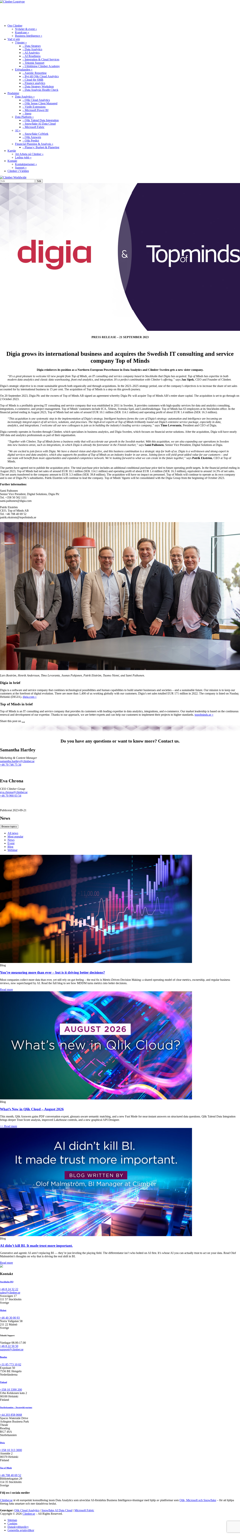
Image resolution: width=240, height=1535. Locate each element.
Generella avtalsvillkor (21, 1530)
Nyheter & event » (26, 29)
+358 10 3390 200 (11, 1389)
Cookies (12, 1523)
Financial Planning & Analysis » (34, 144)
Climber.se (6, 1500)
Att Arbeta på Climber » (29, 154)
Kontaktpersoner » (26, 164)
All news (13, 833)
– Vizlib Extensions (34, 106)
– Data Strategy (31, 45)
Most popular (15, 836)
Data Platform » (24, 116)
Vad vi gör (40, 12)
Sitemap (12, 1520)
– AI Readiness (31, 56)
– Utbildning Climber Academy (41, 66)
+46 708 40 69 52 (10, 1475)
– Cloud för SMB (32, 79)
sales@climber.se (10, 1292)
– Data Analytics (32, 49)
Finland (3, 1382)
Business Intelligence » (28, 35)
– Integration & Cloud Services (40, 59)
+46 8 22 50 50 (9, 1346)
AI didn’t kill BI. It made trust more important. (36, 1246)
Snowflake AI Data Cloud (56, 1510)
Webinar (12, 850)
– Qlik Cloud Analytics (36, 100)
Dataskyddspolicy (18, 1526)
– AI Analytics (31, 52)
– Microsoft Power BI (35, 110)
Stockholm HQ (7, 1282)
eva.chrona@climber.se (14, 792)
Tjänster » (21, 42)
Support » (21, 167)
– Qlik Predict (30, 140)
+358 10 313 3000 (11, 1450)
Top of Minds (6, 1468)
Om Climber (14, 12)
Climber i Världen (18, 171)
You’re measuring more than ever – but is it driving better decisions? (52, 972)
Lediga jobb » (23, 157)
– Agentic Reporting (34, 73)
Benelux (3, 1357)
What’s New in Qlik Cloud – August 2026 (32, 1109)
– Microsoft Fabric (33, 127)
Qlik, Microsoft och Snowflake (197, 1500)
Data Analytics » (25, 96)
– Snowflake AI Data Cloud (39, 123)
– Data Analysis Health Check (40, 89)
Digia (2, 1443)
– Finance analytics (33, 83)
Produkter (67, 12)
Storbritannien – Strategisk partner (16, 1407)
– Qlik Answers (31, 137)
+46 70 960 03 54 (10, 795)
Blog (10, 846)
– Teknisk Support (33, 62)
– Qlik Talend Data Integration (40, 120)
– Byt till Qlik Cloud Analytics (40, 76)
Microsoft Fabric (84, 1510)
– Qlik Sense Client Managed (39, 103)
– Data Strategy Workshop (38, 86)
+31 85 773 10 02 (10, 1364)
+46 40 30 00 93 (10, 1317)
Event (11, 843)
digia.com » (30, 696)
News (11, 839)
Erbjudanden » (23, 69)
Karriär (92, 12)
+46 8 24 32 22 (9, 1289)
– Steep (26, 113)
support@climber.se (11, 1349)
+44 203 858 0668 (11, 1414)
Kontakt (116, 12)
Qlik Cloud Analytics (26, 1510)
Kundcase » (22, 32)
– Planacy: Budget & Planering (40, 147)
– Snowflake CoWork (35, 133)
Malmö (3, 1310)
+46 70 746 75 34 (10, 764)
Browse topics (9, 826)
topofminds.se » (204, 714)
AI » (17, 130)
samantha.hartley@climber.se (17, 761)
